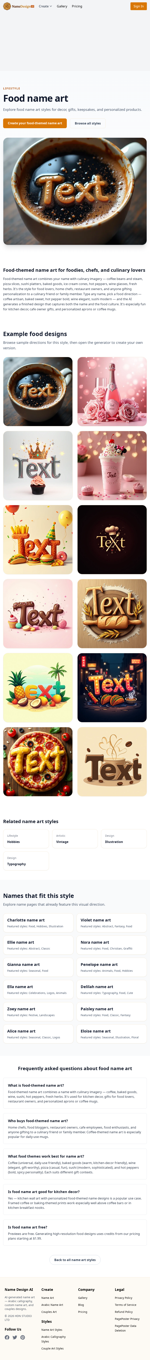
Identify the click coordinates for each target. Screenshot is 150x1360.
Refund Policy (124, 1312)
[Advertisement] (75, 41)
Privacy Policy (123, 1298)
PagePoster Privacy (127, 1319)
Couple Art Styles (52, 1348)
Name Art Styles (51, 1330)
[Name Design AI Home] (18, 6)
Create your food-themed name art (35, 123)
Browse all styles (88, 123)
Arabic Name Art (52, 1305)
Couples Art (49, 1312)
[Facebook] (7, 1337)
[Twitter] (14, 1337)
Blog (81, 1305)
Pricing (77, 6)
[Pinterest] (22, 1337)
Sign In (139, 6)
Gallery (62, 6)
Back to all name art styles (75, 1260)
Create (44, 6)
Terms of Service (125, 1305)
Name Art (47, 1298)
